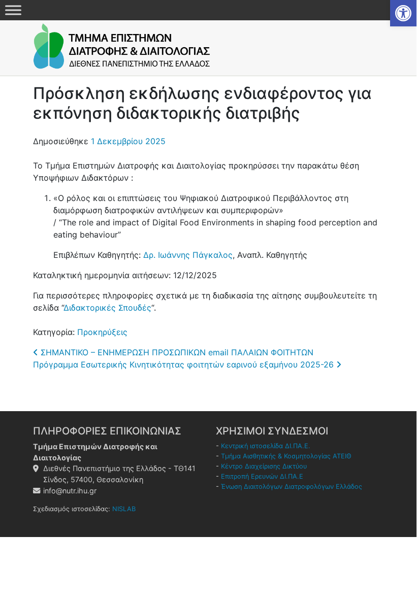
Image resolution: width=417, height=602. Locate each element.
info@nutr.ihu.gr (70, 490)
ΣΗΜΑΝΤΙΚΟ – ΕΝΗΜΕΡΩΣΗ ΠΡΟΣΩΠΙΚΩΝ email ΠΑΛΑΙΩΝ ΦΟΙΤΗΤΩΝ (175, 352)
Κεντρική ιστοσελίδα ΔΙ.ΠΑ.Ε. (265, 446)
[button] (403, 13)
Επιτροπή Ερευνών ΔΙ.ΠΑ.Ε (262, 476)
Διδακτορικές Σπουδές (107, 308)
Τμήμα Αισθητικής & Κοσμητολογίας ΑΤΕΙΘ (286, 456)
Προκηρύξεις (102, 332)
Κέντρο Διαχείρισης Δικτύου (264, 466)
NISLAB (124, 509)
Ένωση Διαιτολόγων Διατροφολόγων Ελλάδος (291, 486)
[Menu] (13, 10)
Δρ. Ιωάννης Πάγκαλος (188, 255)
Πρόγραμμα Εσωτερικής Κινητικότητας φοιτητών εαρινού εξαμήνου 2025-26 (184, 364)
